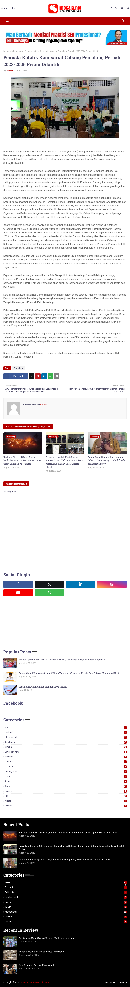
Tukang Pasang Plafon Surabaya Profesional (41, 951)
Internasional (65, 737)
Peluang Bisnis (65, 771)
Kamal (10, 70)
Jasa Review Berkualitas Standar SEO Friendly (43, 686)
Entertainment (65, 897)
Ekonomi (65, 887)
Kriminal (65, 747)
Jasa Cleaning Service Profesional (36, 965)
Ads (65, 727)
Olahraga (65, 761)
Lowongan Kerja (65, 752)
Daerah (65, 882)
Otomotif (65, 766)
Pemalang (18, 51)
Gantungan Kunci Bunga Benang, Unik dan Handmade (47, 938)
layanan (65, 806)
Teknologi (65, 791)
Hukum (65, 907)
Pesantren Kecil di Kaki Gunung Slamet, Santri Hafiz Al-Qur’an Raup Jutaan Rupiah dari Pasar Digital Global (64, 462)
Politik (65, 776)
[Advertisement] (28, 622)
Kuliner (65, 921)
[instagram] (127, 8)
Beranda (7, 51)
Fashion (65, 902)
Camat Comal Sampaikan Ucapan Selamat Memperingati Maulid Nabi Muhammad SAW (106, 460)
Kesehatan (65, 742)
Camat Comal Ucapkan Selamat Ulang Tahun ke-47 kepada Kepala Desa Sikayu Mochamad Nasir (69, 673)
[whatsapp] (49, 592)
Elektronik (65, 892)
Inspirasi (65, 732)
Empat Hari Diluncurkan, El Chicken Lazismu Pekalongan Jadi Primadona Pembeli (62, 659)
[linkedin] (80, 584)
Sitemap (123, 982)
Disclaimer (110, 982)
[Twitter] (31, 376)
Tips (65, 796)
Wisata (65, 801)
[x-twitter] (116, 8)
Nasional (65, 757)
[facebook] (111, 8)
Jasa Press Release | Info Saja (34, 982)
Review (65, 786)
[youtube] (122, 8)
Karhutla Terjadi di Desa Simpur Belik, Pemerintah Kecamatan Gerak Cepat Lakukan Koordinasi (22, 460)
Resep (65, 781)
